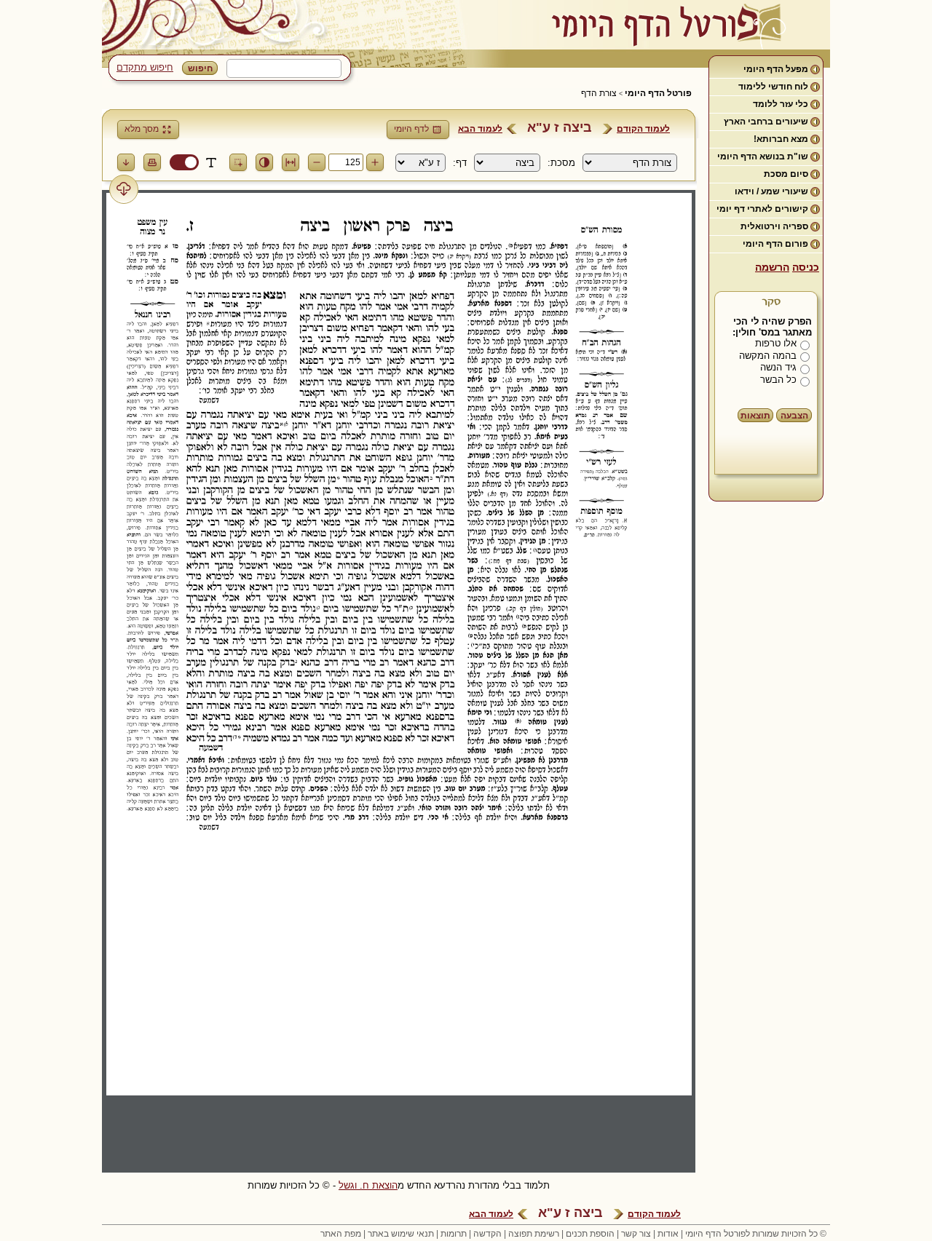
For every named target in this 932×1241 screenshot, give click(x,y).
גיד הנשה (778, 367)
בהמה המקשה (768, 355)
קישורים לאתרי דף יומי (762, 209)
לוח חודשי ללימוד (773, 87)
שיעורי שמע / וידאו (771, 191)
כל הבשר (778, 379)
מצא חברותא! (781, 139)
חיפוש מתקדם (144, 67)
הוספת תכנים (590, 1234)
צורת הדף (599, 93)
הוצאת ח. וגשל (368, 1185)
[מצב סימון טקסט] (211, 162)
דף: (460, 162)
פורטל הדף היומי (658, 93)
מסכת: (561, 162)
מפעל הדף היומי (775, 69)
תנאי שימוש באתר (401, 1234)
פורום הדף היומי (775, 244)
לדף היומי (411, 129)
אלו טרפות (776, 343)
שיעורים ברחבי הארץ (766, 121)
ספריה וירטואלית (774, 226)
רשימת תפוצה (533, 1234)
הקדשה (487, 1234)
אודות (668, 1234)
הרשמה (772, 267)
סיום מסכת (786, 174)
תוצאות (755, 416)
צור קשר (636, 1234)
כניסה (805, 267)
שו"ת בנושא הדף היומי (762, 156)
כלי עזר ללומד (780, 104)
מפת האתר (340, 1234)
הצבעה (794, 416)
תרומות (454, 1234)
